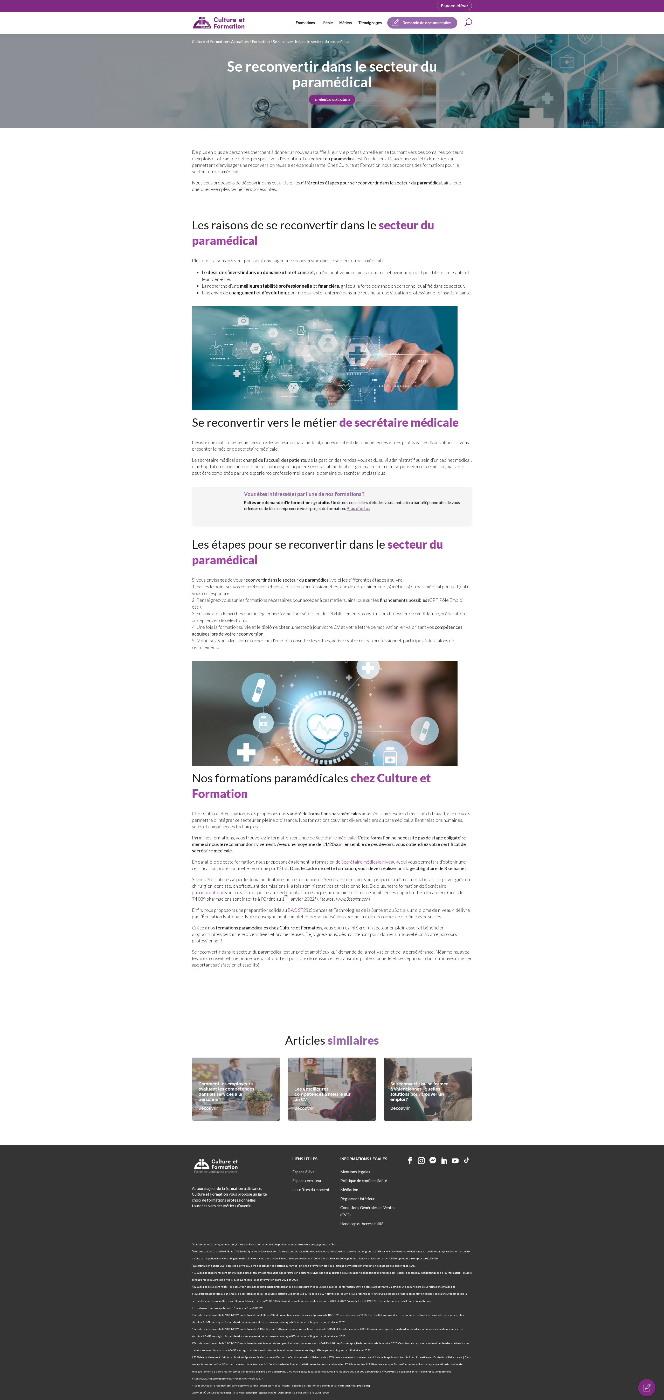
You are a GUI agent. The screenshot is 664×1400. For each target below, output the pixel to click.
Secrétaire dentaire (343, 879)
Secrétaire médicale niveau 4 (370, 862)
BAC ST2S (298, 910)
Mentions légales (355, 1171)
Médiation (349, 1189)
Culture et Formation (210, 41)
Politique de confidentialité (363, 1180)
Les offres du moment (310, 1189)
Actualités (240, 41)
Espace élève (454, 5)
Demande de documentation (427, 23)
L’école (327, 23)
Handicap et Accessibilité (361, 1223)
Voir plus (363, 1385)
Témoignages (370, 23)
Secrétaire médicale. (337, 837)
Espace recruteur (307, 1180)
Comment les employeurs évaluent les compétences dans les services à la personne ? (226, 1091)
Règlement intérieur (357, 1198)
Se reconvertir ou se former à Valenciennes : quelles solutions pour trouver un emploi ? (419, 1091)
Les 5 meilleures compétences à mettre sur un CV (322, 1094)
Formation (261, 41)
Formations (305, 23)
